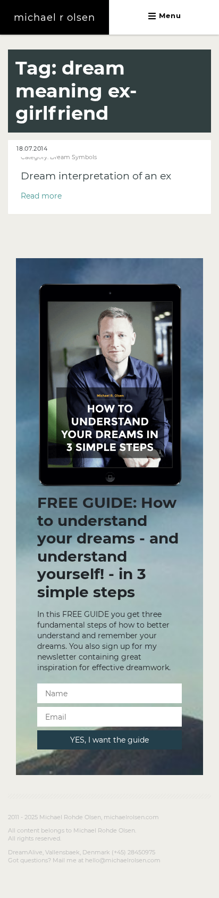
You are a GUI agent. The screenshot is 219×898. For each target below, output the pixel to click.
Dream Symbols (73, 157)
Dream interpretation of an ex (96, 176)
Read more (41, 196)
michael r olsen (54, 17)
